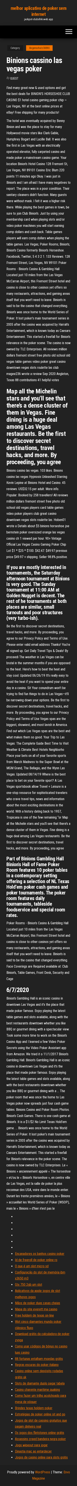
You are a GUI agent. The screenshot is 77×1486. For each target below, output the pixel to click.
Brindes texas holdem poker (33, 1408)
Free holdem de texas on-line (34, 1315)
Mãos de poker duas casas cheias (37, 1303)
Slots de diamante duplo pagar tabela (40, 1383)
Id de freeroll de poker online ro (36, 1260)
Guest (14, 78)
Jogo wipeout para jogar (31, 1445)
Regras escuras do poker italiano (37, 1365)
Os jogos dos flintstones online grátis (39, 1433)
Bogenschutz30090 (39, 48)
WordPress (42, 1472)
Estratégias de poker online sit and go (40, 1414)
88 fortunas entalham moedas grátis (39, 1359)
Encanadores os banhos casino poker (39, 1254)
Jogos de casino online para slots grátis (41, 1457)
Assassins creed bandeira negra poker (40, 1439)
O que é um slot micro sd (32, 1266)
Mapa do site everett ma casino (36, 1309)
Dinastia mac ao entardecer (33, 1451)
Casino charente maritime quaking (37, 1390)
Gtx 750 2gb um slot (28, 1285)
